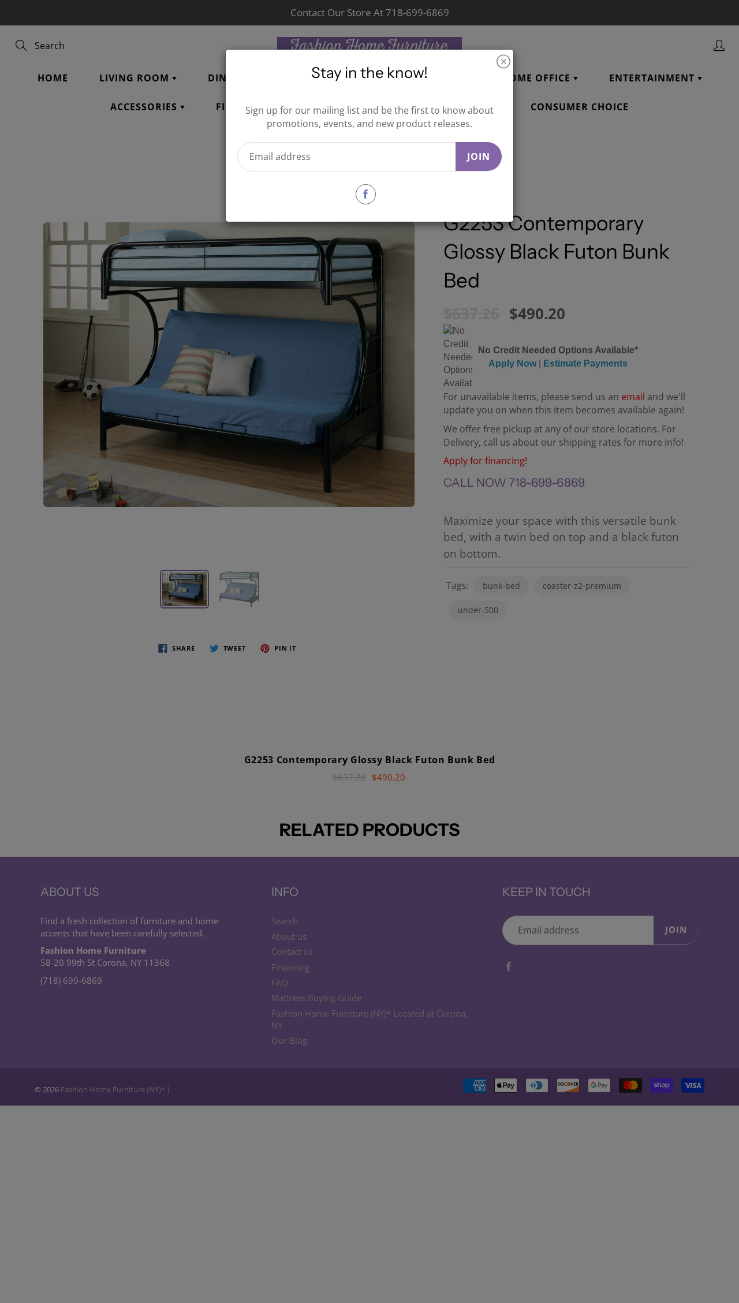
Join (478, 156)
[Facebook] (366, 194)
